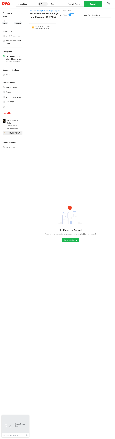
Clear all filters (70, 240)
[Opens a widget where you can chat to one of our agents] (15, 426)
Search (93, 4)
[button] (19, 14)
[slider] (4, 21)
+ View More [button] (7, 113)
